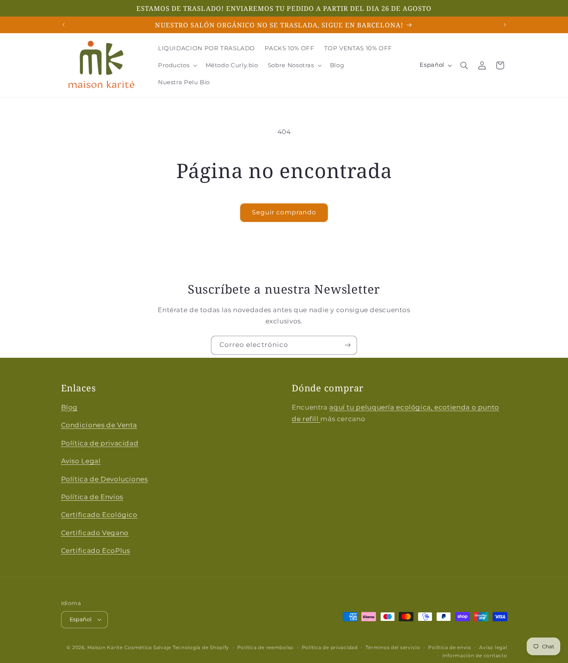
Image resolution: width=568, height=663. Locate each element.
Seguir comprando (284, 212)
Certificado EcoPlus (95, 550)
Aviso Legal (81, 461)
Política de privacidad (100, 443)
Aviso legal (493, 647)
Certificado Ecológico (99, 514)
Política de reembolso (265, 647)
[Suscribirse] (348, 345)
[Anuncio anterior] (63, 24)
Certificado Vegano (95, 533)
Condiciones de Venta (99, 425)
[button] (177, 65)
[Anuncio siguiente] (504, 24)
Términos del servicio (393, 647)
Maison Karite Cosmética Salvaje (129, 647)
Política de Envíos (92, 497)
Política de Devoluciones (104, 479)
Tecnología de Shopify (201, 647)
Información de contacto (474, 655)
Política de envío (449, 647)
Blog (69, 407)
